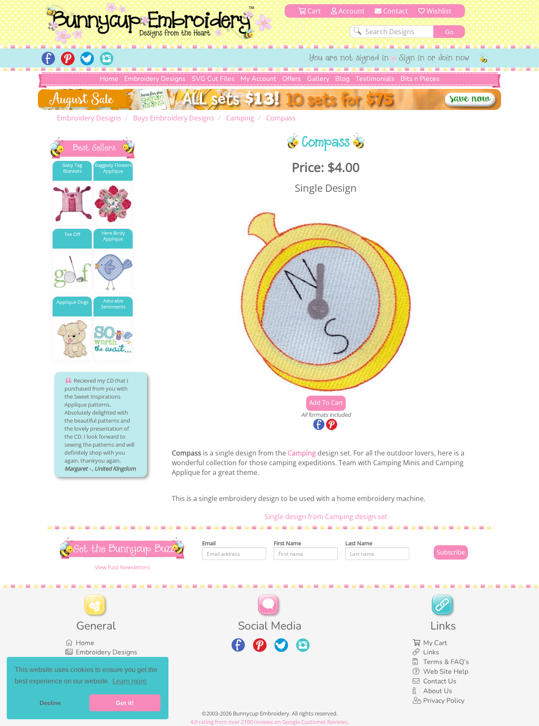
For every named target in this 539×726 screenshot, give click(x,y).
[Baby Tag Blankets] (72, 203)
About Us (437, 691)
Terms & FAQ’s (446, 662)
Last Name (358, 543)
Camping (302, 453)
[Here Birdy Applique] (113, 271)
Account (351, 11)
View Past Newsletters (122, 567)
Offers (291, 78)
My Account (258, 78)
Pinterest (332, 425)
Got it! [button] (125, 702)
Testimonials (375, 78)
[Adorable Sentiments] (113, 339)
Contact (395, 11)
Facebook (319, 425)
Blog (342, 78)
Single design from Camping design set (325, 516)
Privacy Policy (443, 700)
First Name (287, 543)
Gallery (318, 78)
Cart (313, 11)
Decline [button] (50, 702)
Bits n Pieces (420, 78)
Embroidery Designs (155, 78)
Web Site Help (445, 671)
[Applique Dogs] (72, 339)
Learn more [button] (129, 681)
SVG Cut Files (213, 78)
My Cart (435, 643)
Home (109, 78)
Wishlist (438, 11)
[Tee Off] (72, 271)
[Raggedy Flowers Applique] (113, 203)
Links (431, 652)
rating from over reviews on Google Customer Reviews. (269, 722)
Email (209, 543)
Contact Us (439, 681)
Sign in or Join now (434, 58)
